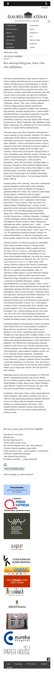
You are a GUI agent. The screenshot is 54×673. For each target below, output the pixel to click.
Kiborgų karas (9, 437)
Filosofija (10, 40)
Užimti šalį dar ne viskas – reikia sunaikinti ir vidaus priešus (26, 451)
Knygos (32, 29)
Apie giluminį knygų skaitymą (15, 456)
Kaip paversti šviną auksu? (13, 434)
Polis (31, 36)
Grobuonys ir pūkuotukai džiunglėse (17, 453)
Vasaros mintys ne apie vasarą (15, 442)
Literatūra (11, 25)
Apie (8, 664)
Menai (9, 33)
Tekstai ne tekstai (35, 40)
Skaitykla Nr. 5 (34, 33)
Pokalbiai (10, 36)
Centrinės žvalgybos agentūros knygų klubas (20, 448)
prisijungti (12, 474)
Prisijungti (44, 7)
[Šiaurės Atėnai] (27, 15)
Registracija (18, 664)
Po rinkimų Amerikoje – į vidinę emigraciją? (20, 459)
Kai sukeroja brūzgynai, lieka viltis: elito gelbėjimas (23, 445)
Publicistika (11, 29)
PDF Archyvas (31, 664)
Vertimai (32, 47)
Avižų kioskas (34, 25)
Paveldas (10, 47)
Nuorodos (44, 664)
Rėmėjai (9, 667)
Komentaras (33, 44)
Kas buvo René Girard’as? (13, 440)
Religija (9, 44)
